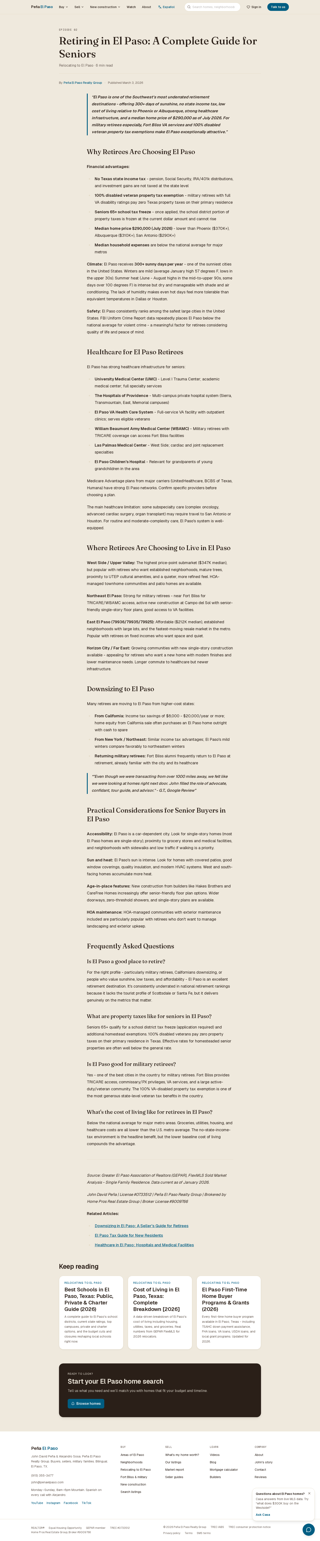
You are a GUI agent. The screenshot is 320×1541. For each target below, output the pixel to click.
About (146, 7)
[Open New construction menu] (120, 7)
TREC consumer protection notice (249, 1527)
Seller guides (174, 1477)
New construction (103, 7)
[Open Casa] (309, 1530)
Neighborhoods (132, 1462)
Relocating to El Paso (136, 1470)
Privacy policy (171, 1533)
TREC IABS (217, 1527)
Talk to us (278, 7)
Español (169, 7)
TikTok (86, 1503)
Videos (215, 1455)
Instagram (53, 1503)
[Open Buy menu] (67, 7)
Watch (131, 7)
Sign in (256, 7)
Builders (215, 1477)
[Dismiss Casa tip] (309, 1493)
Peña (42, 7)
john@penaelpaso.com (47, 1482)
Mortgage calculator (224, 1470)
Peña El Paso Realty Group (83, 83)
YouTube (37, 1503)
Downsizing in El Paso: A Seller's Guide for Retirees (142, 1225)
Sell (77, 7)
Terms (188, 1533)
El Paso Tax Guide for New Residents (129, 1235)
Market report (174, 1470)
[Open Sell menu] (83, 7)
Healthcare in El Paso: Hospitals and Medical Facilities (144, 1244)
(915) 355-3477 (42, 1475)
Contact (260, 1470)
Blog (213, 1462)
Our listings (173, 1462)
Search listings (131, 1492)
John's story (264, 1462)
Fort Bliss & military (134, 1477)
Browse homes (88, 1403)
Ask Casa (263, 1515)
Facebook (71, 1503)
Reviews (261, 1477)
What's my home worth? (182, 1455)
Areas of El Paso (132, 1455)
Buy (61, 7)
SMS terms (204, 1533)
